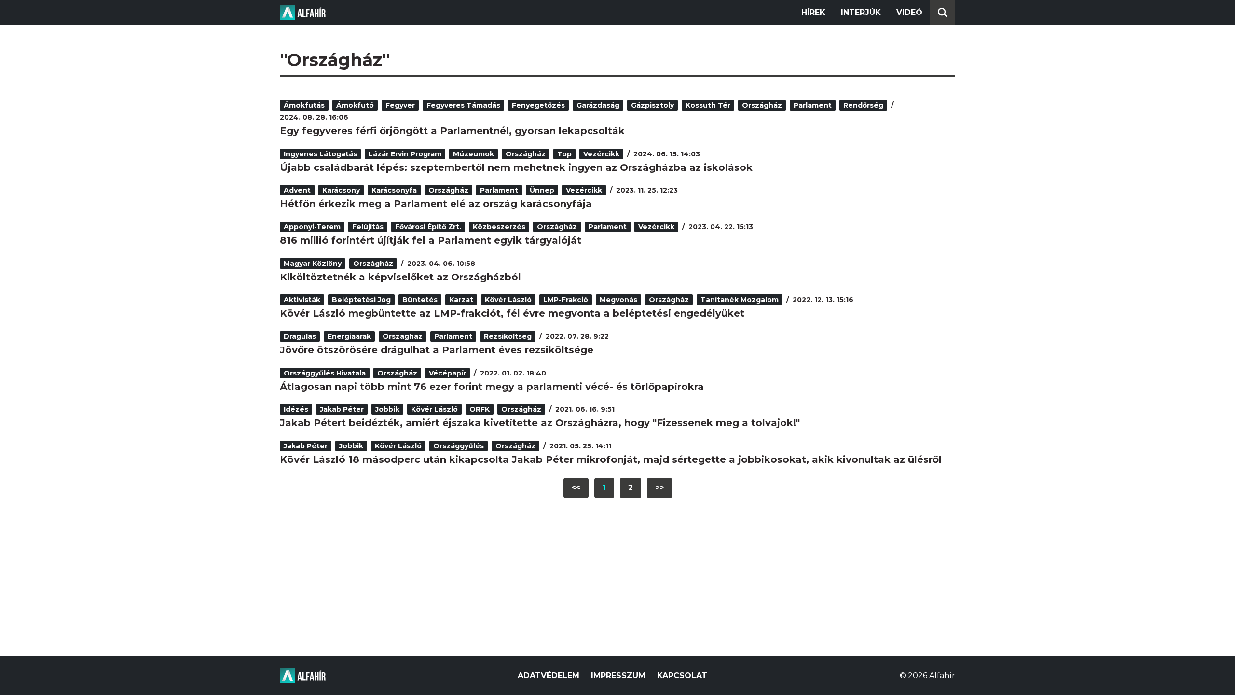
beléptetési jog (361, 299)
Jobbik (387, 409)
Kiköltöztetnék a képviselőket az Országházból (400, 277)
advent (297, 190)
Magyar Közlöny (313, 263)
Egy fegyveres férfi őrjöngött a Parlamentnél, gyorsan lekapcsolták (452, 131)
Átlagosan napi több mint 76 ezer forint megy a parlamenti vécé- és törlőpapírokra (492, 386)
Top (564, 154)
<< (576, 487)
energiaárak (349, 336)
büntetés (420, 299)
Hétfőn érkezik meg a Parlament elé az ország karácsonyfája (436, 203)
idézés (296, 409)
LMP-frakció (565, 299)
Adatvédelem (548, 675)
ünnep (542, 190)
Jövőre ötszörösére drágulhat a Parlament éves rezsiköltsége (436, 350)
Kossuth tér (708, 105)
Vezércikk (601, 154)
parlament (813, 105)
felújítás (368, 226)
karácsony (341, 190)
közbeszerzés (499, 226)
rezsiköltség (508, 336)
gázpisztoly (652, 105)
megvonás (618, 299)
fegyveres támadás (463, 105)
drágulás (300, 336)
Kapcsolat (682, 675)
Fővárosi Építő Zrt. (428, 226)
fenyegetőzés (538, 105)
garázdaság (597, 105)
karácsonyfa (394, 190)
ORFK (479, 409)
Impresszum (618, 675)
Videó (909, 12)
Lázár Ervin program (405, 154)
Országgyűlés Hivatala (325, 373)
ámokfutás (304, 105)
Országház (762, 105)
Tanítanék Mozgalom (739, 299)
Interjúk (861, 12)
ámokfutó (355, 105)
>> (659, 487)
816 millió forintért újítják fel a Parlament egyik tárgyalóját (430, 240)
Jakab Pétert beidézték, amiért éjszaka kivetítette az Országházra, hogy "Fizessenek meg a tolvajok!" (540, 423)
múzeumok (473, 154)
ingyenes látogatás (320, 154)
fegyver (400, 105)
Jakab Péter (342, 409)
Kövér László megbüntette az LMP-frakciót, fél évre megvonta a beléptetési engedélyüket (512, 313)
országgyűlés (458, 446)
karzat (461, 299)
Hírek (813, 12)
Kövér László (508, 299)
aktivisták (302, 299)
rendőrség (863, 105)
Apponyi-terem (312, 226)
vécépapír (447, 373)
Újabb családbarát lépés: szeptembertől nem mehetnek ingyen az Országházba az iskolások (516, 167)
